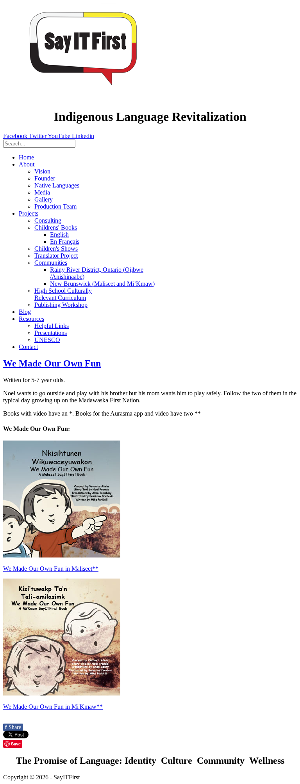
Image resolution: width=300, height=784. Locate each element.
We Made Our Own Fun (52, 363)
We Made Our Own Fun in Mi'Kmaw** (53, 706)
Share (13, 727)
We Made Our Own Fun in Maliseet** (50, 568)
